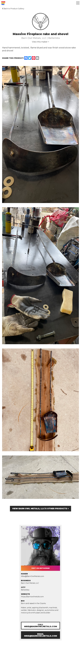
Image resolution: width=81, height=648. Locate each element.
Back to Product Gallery (13, 9)
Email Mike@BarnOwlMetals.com (40, 635)
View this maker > (40, 42)
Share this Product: (13, 58)
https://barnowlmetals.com (32, 597)
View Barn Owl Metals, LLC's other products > (40, 508)
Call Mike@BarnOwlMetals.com (40, 625)
